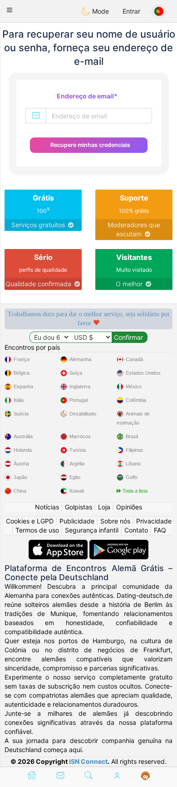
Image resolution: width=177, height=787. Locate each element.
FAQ (160, 530)
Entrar (131, 11)
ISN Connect (88, 761)
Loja (104, 507)
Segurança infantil (91, 530)
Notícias (47, 507)
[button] (9, 10)
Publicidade (76, 521)
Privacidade (154, 521)
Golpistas (78, 507)
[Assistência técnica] (145, 776)
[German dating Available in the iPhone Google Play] (118, 544)
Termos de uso (37, 530)
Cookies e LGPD (30, 521)
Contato (136, 530)
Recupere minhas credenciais (90, 145)
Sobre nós (115, 521)
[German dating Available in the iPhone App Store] (59, 544)
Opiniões (129, 507)
